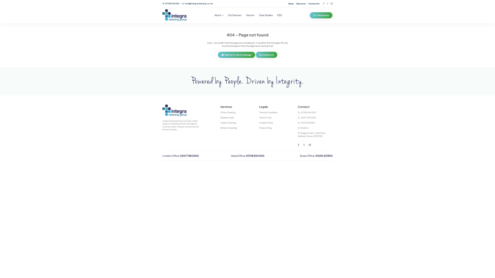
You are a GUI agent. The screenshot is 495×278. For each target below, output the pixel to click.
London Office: (180, 155)
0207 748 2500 (308, 117)
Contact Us (314, 4)
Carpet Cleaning (228, 122)
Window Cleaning (228, 128)
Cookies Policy (266, 122)
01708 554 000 (172, 3)
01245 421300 (308, 122)
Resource (301, 4)
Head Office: (247, 155)
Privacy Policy (265, 128)
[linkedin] (331, 3)
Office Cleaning (227, 112)
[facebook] (322, 3)
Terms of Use (265, 117)
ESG (279, 15)
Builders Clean (227, 117)
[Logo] (174, 15)
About (217, 15)
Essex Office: (316, 155)
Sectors (250, 15)
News (291, 4)
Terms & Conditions (268, 112)
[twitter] (326, 3)
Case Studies (266, 15)
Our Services (234, 15)
